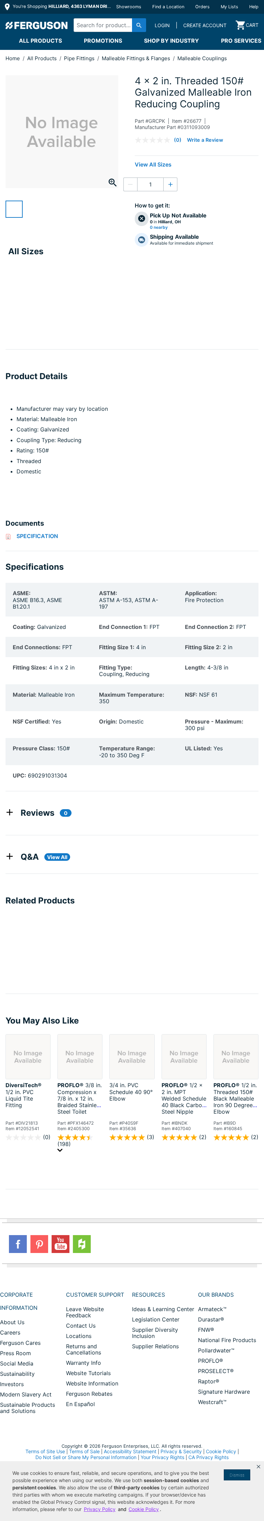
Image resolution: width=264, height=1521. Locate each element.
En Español (80, 1404)
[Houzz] (82, 1244)
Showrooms (128, 6)
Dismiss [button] (237, 1475)
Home (13, 58)
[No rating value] (154, 140)
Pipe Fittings (80, 58)
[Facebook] (18, 1244)
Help (253, 6)
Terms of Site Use (45, 1451)
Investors (12, 1384)
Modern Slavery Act (26, 1394)
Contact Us (81, 1325)
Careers (10, 1332)
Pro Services (241, 40)
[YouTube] (60, 1244)
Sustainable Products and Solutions (27, 1407)
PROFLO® (210, 1360)
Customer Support (95, 1294)
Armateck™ (212, 1309)
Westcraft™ (212, 1402)
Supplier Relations (155, 1346)
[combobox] (108, 25)
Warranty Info (83, 1362)
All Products (40, 40)
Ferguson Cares (20, 1342)
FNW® (206, 1329)
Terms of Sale (84, 1451)
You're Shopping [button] (62, 6)
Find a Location (168, 6)
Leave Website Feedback (85, 1312)
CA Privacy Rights (208, 1457)
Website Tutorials (88, 1373)
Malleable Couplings (202, 58)
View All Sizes (153, 164)
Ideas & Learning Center (163, 1309)
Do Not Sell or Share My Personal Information (85, 1457)
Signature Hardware (224, 1391)
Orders (202, 6)
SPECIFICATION (37, 536)
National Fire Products (227, 1340)
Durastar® (211, 1319)
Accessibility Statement (130, 1451)
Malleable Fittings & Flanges (137, 58)
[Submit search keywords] (139, 25)
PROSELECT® (216, 1371)
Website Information (92, 1383)
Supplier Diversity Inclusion (155, 1332)
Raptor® (208, 1381)
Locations (78, 1335)
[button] (258, 1467)
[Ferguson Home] (37, 25)
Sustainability (17, 1373)
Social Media (16, 1363)
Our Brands (216, 1294)
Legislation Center (155, 1319)
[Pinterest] (39, 1244)
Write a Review (205, 140)
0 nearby (159, 227)
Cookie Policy (221, 1451)
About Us (12, 1322)
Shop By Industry (171, 40)
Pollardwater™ (216, 1350)
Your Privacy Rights (162, 1457)
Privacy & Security (181, 1451)
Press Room (15, 1353)
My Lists (229, 6)
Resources (148, 1294)
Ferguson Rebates (89, 1393)
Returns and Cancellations (83, 1349)
